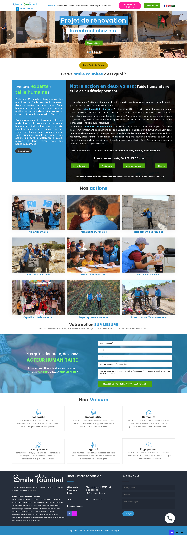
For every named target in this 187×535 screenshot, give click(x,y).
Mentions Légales (112, 530)
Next (177, 34)
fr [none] (172, 532)
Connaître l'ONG (65, 5)
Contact (106, 5)
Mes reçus (95, 5)
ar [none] (177, 532)
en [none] (182, 532)
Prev (9, 34)
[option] (176, 532)
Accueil (51, 5)
